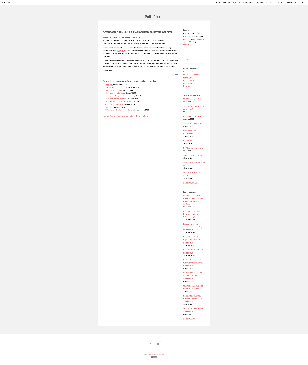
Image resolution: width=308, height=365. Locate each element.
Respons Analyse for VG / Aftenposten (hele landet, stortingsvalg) (192, 227)
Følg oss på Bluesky (190, 72)
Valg (296, 2)
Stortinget (226, 2)
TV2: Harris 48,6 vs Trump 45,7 (116, 99)
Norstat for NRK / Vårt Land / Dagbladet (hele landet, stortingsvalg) (193, 239)
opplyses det (121, 50)
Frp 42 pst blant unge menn (193, 148)
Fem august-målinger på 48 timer (117, 96)
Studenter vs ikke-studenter (193, 155)
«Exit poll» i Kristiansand (114, 104)
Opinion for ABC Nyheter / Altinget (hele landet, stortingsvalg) (193, 275)
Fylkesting (237, 2)
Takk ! (107, 107)
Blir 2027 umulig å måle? (192, 99)
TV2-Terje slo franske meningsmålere (118, 101)
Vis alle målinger (189, 318)
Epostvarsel (187, 83)
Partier (289, 2)
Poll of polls (6, 2)
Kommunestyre (248, 2)
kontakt (186, 45)
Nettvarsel (187, 86)
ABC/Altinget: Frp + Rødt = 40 (194, 116)
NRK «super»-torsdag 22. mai (115, 93)
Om (302, 2)
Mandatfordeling (276, 2)
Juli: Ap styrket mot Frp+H (192, 123)
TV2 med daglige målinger (114, 90)
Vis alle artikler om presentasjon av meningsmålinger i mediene (125, 116)
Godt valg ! (109, 84)
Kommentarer (262, 2)
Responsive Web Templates (157, 354)
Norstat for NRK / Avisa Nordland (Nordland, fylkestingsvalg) (191, 214)
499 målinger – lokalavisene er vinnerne (119, 110)
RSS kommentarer (189, 80)
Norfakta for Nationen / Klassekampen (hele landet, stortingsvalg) (193, 262)
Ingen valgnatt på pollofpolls (115, 87)
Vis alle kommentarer (191, 182)
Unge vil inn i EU (189, 141)
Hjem (218, 2)
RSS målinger (188, 77)
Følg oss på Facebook (191, 75)
